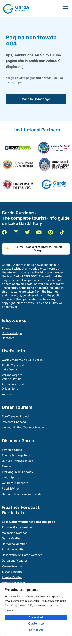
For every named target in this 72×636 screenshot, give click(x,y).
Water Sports (10, 477)
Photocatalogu (12, 333)
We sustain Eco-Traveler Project (23, 427)
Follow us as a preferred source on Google (38, 248)
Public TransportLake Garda (13, 367)
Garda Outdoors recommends (21, 494)
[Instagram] (15, 232)
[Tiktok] (62, 232)
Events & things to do (16, 455)
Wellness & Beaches (15, 483)
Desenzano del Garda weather (22, 555)
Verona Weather (12, 566)
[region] (36, 609)
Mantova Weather (13, 582)
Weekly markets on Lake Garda (22, 360)
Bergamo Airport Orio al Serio (13, 386)
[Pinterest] (50, 232)
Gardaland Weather (14, 560)
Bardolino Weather (14, 544)
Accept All (36, 617)
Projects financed (14, 422)
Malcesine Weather (14, 533)
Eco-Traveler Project (15, 416)
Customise (36, 623)
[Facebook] (4, 232)
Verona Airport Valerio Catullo (12, 377)
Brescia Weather (13, 571)
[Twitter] (27, 232)
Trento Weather (12, 577)
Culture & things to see (17, 461)
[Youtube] (38, 232)
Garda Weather (12, 538)
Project (7, 328)
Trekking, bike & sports (17, 472)
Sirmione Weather (14, 549)
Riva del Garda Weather (17, 527)
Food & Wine (10, 488)
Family (6, 466)
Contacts (8, 338)
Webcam (7, 394)
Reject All (36, 630)
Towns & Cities (12, 450)
